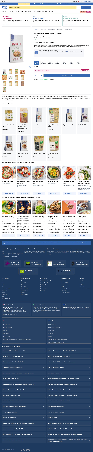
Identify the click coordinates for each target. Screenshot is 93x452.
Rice (3, 286)
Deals (82, 11)
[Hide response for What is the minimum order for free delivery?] (44, 406)
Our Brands (36, 11)
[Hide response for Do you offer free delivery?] (89, 373)
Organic (11, 11)
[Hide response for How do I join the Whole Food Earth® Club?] (44, 362)
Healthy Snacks (24, 290)
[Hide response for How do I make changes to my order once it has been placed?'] (44, 423)
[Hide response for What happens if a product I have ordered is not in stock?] (89, 423)
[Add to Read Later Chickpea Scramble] (59, 167)
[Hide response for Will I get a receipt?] (89, 418)
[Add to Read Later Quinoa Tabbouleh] (14, 167)
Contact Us (63, 284)
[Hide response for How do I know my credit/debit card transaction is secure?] (89, 395)
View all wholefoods (6, 298)
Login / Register (87, 1)
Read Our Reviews (65, 288)
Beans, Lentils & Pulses (7, 288)
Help (4, 1)
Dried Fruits (4, 290)
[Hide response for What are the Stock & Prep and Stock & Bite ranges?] (89, 362)
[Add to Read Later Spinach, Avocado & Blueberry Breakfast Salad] (90, 167)
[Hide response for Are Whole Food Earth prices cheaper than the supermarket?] (44, 373)
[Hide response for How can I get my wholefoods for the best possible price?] (89, 384)
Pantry (17, 11)
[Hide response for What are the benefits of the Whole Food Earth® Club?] (89, 351)
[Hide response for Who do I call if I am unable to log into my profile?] (89, 429)
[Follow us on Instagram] (27, 450)
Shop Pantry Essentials (68, 25)
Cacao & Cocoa (24, 286)
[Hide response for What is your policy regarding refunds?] (44, 429)
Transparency (83, 286)
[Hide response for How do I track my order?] (44, 418)
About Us (82, 280)
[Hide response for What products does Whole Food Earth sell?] (89, 356)
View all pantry (24, 294)
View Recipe (8, 193)
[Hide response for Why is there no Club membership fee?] (44, 356)
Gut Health (42, 290)
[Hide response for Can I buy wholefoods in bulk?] (89, 367)
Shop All (4, 11)
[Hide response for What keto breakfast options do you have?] (89, 390)
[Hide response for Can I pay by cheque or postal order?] (44, 401)
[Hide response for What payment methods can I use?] (44, 395)
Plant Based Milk (24, 288)
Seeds (3, 282)
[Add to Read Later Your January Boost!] (29, 202)
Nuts (3, 280)
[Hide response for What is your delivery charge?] (89, 406)
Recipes (50, 11)
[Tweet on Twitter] (24, 450)
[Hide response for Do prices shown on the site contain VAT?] (89, 401)
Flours (22, 280)
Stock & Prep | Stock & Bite (46, 280)
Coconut (3, 292)
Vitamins (23, 292)
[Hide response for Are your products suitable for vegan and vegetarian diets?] (89, 379)
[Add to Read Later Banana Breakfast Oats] (44, 167)
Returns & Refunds (65, 282)
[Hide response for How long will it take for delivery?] (89, 412)
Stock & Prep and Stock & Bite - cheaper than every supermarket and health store (45, 3)
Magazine (45, 11)
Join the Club (6, 25)
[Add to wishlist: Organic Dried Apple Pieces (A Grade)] (30, 67)
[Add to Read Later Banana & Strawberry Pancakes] (29, 167)
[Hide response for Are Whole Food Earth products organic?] (44, 367)
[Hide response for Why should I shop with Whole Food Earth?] (44, 351)
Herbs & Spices (24, 282)
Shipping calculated (44, 79)
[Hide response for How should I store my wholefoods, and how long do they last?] (44, 384)
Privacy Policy (64, 290)
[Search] (75, 7)
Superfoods (4, 294)
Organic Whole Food (44, 282)
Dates (3, 296)
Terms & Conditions (65, 292)
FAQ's (62, 286)
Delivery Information (65, 280)
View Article (8, 236)
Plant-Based (43, 284)
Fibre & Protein (43, 288)
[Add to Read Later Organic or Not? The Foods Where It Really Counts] (44, 202)
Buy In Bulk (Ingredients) (85, 288)
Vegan (41, 286)
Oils (22, 284)
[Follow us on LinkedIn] (29, 450)
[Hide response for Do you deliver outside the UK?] (44, 379)
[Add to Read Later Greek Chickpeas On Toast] (75, 167)
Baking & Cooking (26, 11)
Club (88, 11)
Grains (3, 284)
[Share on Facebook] (21, 450)
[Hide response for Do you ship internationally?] (44, 412)
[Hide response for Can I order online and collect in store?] (44, 440)
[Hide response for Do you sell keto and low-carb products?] (44, 390)
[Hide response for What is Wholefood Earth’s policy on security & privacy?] (44, 434)
